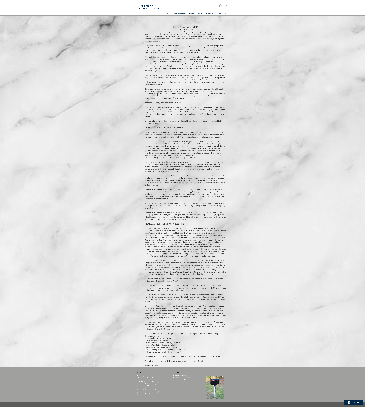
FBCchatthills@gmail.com (184, 379)
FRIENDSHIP (149, 6)
